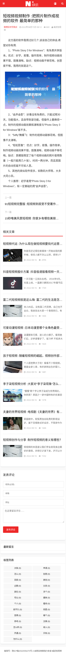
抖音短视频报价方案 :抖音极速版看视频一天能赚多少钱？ (33, 271)
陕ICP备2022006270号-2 (23, 651)
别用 (46, 574)
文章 (46, 621)
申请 (46, 568)
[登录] (55, 3)
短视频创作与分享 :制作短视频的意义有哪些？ (32, 440)
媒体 (46, 598)
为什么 (17, 639)
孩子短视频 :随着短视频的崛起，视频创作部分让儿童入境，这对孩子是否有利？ (33, 355)
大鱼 (17, 568)
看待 (46, 604)
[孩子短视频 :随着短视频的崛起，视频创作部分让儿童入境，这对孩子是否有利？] (12, 367)
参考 (17, 621)
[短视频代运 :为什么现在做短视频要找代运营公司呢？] (12, 255)
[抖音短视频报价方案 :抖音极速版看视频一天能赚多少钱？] (12, 283)
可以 (17, 598)
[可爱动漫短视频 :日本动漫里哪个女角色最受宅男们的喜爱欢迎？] (12, 339)
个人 (17, 604)
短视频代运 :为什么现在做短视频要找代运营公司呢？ (33, 243)
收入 (46, 627)
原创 (46, 580)
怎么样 (17, 627)
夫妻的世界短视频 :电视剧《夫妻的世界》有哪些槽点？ (33, 412)
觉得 (17, 615)
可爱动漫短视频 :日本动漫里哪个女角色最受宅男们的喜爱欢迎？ (33, 327)
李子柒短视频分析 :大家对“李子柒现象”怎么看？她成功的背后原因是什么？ (33, 384)
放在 (17, 592)
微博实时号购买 (10, 27)
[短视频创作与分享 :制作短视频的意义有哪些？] (12, 451)
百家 (17, 580)
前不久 (17, 609)
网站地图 (40, 651)
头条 (46, 586)
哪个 (46, 615)
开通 (17, 633)
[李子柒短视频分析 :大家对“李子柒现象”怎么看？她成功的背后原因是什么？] (12, 395)
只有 (46, 633)
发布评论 (10, 529)
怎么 (17, 574)
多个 (46, 592)
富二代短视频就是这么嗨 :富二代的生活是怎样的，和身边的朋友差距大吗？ (33, 299)
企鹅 (17, 586)
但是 (46, 609)
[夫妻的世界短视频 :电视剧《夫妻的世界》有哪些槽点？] (12, 423)
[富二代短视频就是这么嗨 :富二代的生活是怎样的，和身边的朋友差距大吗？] (12, 311)
